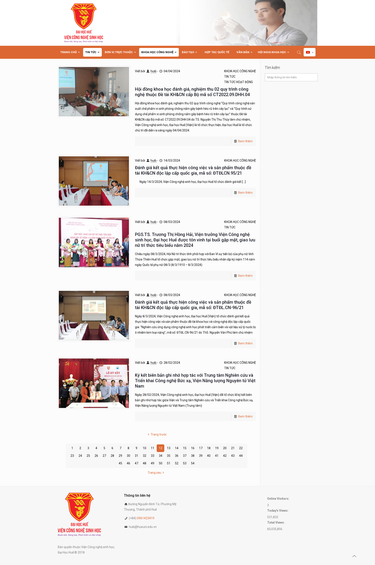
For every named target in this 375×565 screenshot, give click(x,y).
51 (168, 463)
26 (96, 455)
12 (160, 448)
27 (104, 455)
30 (128, 455)
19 (217, 448)
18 (209, 448)
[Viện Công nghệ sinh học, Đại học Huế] (83, 23)
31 (136, 455)
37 (184, 455)
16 (192, 448)
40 (209, 455)
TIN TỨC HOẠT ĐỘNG (238, 82)
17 (200, 448)
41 (217, 455)
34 (160, 455)
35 (168, 455)
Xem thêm (245, 141)
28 (112, 455)
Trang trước (159, 434)
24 (80, 455)
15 (184, 448)
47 (136, 463)
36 (176, 455)
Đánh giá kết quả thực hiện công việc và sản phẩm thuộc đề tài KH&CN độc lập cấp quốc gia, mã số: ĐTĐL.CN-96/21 (193, 305)
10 (144, 448)
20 (225, 448)
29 (120, 455)
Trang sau (154, 472)
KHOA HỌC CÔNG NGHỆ (240, 71)
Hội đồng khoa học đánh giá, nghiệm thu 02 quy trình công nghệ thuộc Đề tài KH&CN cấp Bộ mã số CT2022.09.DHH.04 (192, 92)
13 (168, 448)
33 (152, 455)
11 (152, 448)
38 (192, 455)
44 (241, 455)
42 (225, 455)
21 (233, 448)
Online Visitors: (278, 498)
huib (153, 71)
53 (184, 463)
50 (160, 463)
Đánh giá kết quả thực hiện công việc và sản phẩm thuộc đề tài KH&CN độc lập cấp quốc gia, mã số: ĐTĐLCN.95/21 (193, 170)
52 (176, 463)
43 (233, 455)
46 (128, 463)
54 (192, 463)
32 (144, 455)
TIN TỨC (229, 76)
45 (120, 463)
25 (88, 455)
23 (72, 455)
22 (241, 448)
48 (144, 463)
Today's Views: (278, 510)
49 (152, 463)
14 (176, 448)
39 (200, 455)
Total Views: (276, 522)
